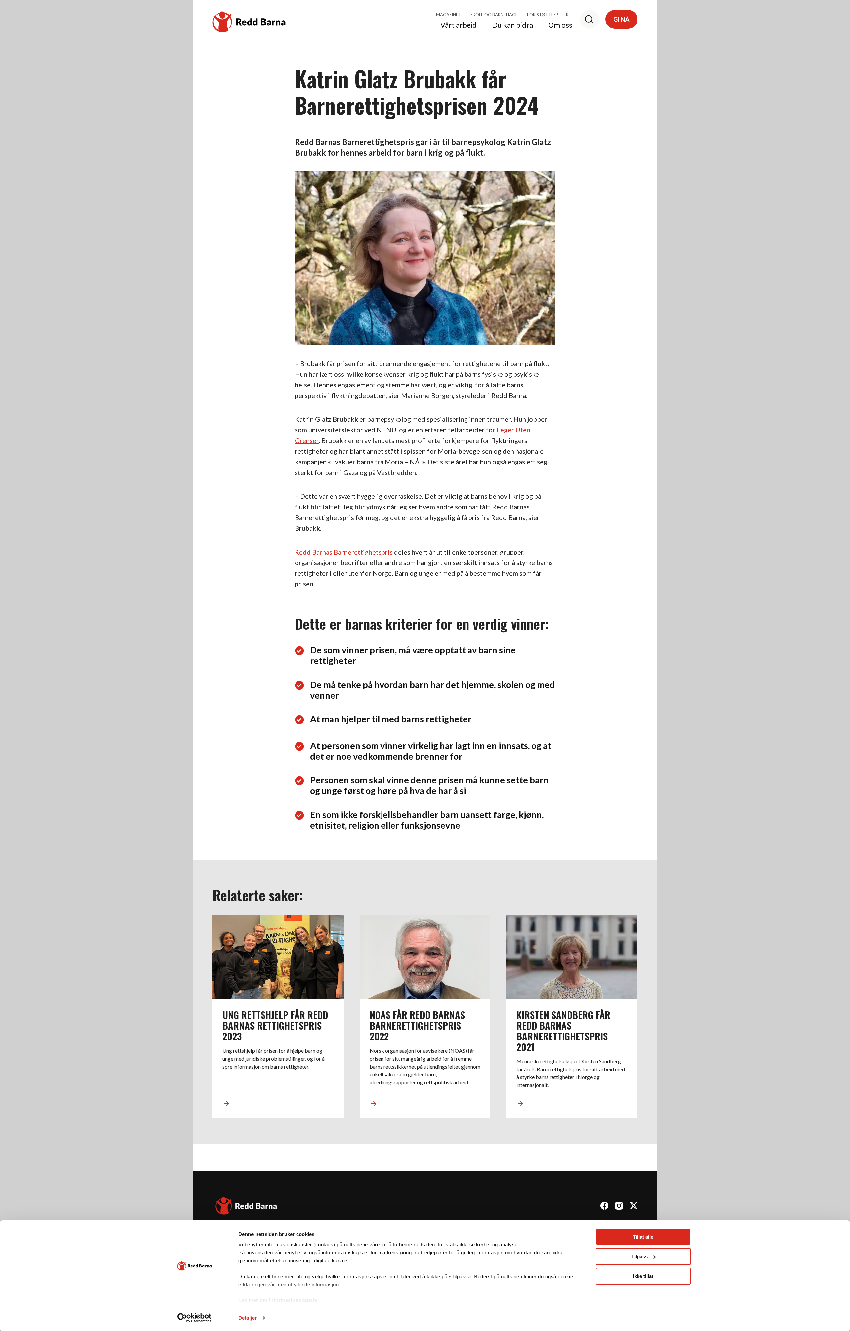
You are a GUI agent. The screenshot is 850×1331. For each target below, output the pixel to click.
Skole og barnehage (494, 14)
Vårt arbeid (458, 25)
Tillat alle (643, 1237)
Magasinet (448, 14)
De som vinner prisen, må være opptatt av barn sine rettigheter (413, 655)
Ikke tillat (643, 1276)
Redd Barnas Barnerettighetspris (344, 552)
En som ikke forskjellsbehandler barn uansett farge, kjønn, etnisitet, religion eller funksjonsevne (427, 820)
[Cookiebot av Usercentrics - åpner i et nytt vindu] (194, 1318)
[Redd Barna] (246, 1207)
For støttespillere (549, 14)
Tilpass (639, 1256)
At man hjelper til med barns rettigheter (390, 719)
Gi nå (621, 19)
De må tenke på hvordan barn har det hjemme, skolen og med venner (432, 690)
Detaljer (247, 1318)
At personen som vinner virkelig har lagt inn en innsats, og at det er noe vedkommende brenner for (430, 751)
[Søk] (589, 19)
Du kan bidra (512, 25)
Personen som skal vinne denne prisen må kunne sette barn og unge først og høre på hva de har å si (429, 785)
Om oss (560, 25)
